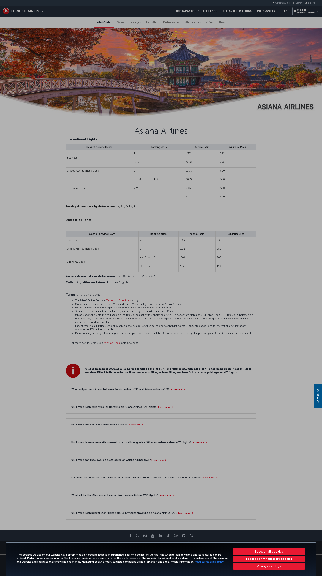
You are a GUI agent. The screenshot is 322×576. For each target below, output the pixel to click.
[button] (269, 566)
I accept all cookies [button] (269, 551)
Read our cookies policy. (209, 561)
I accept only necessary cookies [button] (269, 559)
